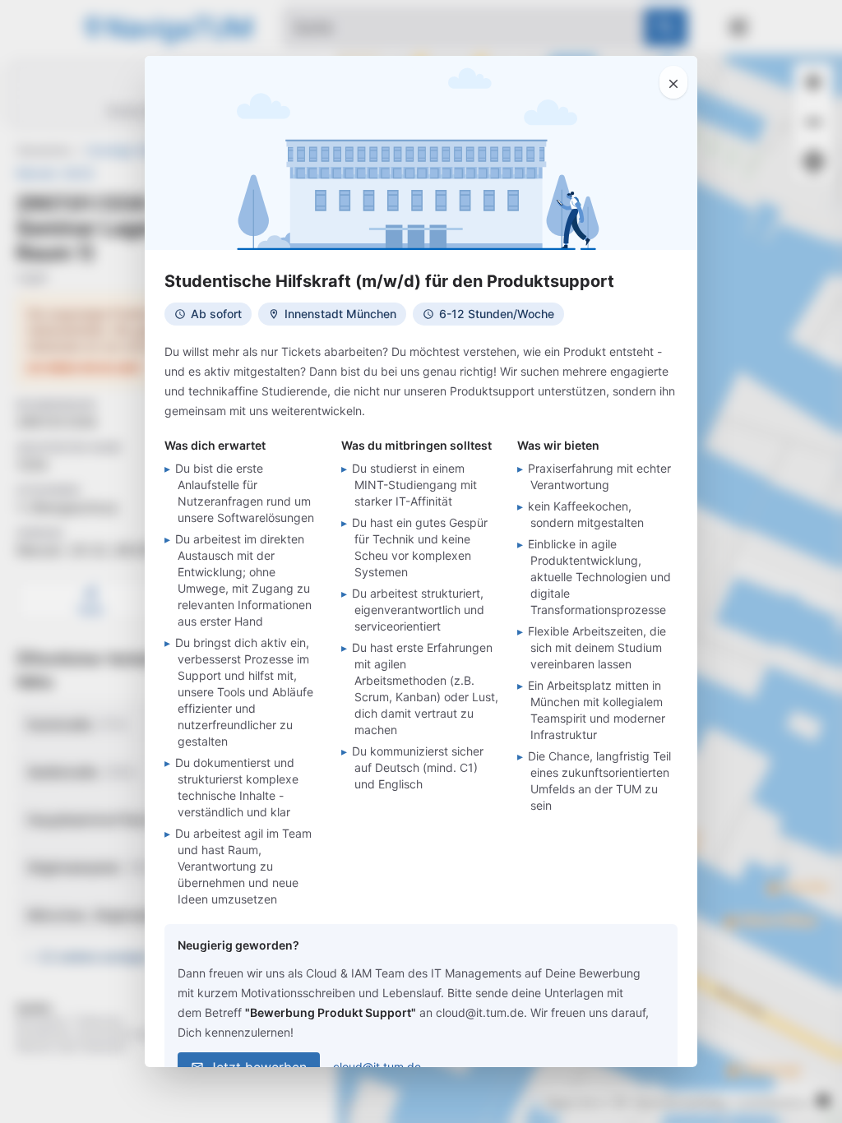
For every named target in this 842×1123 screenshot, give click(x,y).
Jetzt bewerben (258, 1067)
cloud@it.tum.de (377, 1067)
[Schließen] (673, 82)
